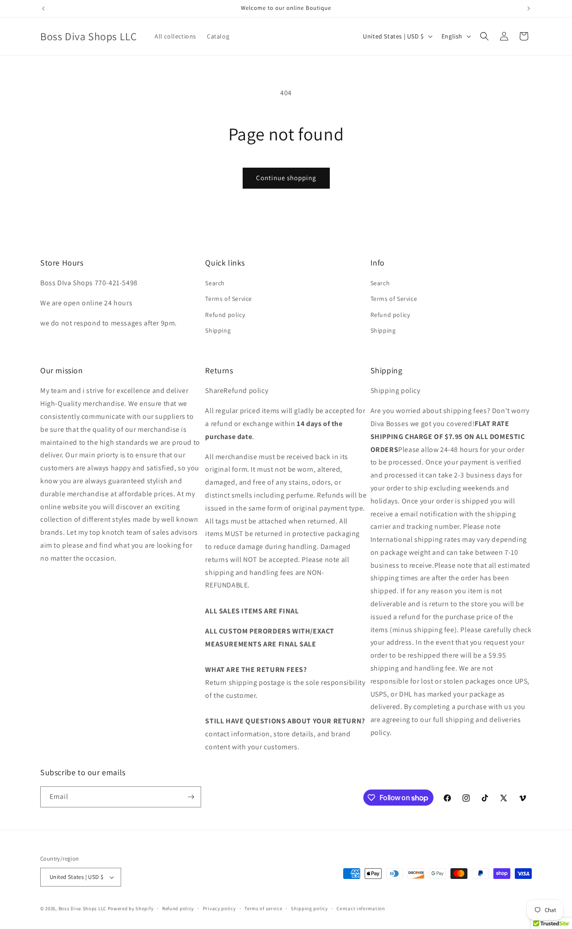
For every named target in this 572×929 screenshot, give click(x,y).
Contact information (360, 908)
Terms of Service (228, 299)
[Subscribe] (191, 796)
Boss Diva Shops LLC (82, 908)
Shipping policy (309, 908)
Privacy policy (219, 908)
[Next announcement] (528, 8)
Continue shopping (286, 177)
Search (215, 283)
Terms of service (263, 908)
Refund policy (225, 315)
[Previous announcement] (43, 8)
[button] (484, 36)
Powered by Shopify (131, 908)
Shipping (218, 330)
